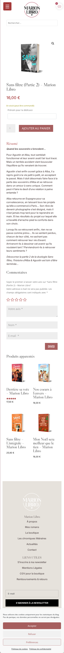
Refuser (32, 634)
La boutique (32, 532)
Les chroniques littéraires (32, 538)
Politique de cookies (19, 649)
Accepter (32, 625)
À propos (32, 521)
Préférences (32, 642)
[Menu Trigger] (7, 6)
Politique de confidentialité (40, 649)
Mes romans (32, 527)
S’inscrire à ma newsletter (32, 562)
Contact (32, 549)
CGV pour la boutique (32, 573)
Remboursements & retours (32, 579)
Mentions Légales (32, 567)
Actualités (32, 544)
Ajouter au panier (36, 128)
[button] (53, 43)
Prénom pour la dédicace (20, 110)
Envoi (51, 346)
